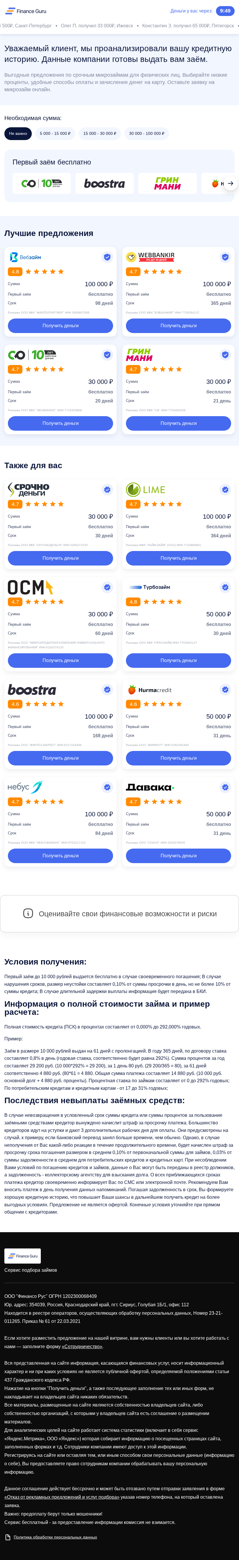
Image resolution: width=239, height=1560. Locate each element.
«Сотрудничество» (82, 1346)
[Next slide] (231, 183)
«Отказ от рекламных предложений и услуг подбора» (61, 1497)
